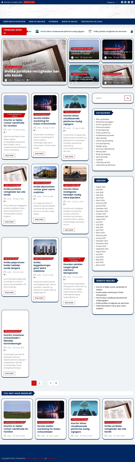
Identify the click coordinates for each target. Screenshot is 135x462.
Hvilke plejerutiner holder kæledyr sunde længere (14, 265)
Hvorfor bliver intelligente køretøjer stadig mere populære (72, 193)
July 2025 (99, 222)
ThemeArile (51, 458)
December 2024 (102, 241)
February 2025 (101, 235)
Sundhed (53, 22)
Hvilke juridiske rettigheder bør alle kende (32, 73)
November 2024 (102, 243)
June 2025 (99, 225)
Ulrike (10, 80)
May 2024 (99, 260)
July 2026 (99, 189)
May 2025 (99, 227)
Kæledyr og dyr (101, 146)
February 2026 (101, 203)
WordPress (29, 458)
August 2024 (100, 252)
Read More (9, 155)
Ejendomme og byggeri (104, 122)
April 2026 (99, 198)
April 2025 (99, 230)
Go (128, 98)
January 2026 (101, 206)
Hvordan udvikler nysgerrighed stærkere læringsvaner (73, 268)
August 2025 (100, 219)
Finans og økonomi (103, 133)
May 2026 (99, 195)
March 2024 (100, 265)
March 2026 (100, 200)
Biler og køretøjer (102, 119)
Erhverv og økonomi (103, 124)
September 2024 (102, 249)
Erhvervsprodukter (103, 127)
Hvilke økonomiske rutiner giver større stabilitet (44, 189)
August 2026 (100, 187)
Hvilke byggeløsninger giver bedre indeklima (42, 266)
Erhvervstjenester (14, 22)
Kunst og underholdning (105, 149)
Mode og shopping (103, 154)
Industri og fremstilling (104, 141)
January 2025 (101, 238)
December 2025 (102, 208)
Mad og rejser (37, 22)
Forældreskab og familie (105, 135)
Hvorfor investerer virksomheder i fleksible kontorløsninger (14, 339)
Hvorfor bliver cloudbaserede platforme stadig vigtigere (82, 78)
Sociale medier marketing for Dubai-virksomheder (116, 53)
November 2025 (102, 211)
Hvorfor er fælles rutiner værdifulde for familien (81, 53)
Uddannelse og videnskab (105, 165)
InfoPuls (10, 10)
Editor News (39, 458)
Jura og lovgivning (103, 143)
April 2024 (99, 262)
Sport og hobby (102, 157)
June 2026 (99, 192)
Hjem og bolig (70, 22)
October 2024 (101, 246)
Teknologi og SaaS (91, 22)
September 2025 (102, 216)
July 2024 (99, 254)
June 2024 (99, 257)
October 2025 (101, 214)
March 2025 (100, 233)
